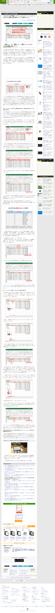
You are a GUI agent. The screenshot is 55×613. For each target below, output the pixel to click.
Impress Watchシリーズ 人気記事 (46, 159)
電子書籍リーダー (31, 526)
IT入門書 (23, 526)
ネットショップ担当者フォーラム (16, 590)
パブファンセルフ (44, 594)
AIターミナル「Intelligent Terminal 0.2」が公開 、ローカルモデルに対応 (48, 191)
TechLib (34, 602)
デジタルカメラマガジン (6, 599)
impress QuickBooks (45, 591)
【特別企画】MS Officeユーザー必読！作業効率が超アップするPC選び (18, 460)
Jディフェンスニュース (36, 590)
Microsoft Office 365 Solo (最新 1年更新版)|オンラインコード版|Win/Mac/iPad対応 (19, 516)
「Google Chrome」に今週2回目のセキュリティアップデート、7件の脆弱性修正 (48, 131)
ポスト (7, 23)
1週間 (47, 13)
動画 (40, 4)
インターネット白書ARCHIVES (7, 602)
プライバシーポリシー (31, 606)
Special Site (42, 29)
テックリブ (33, 601)
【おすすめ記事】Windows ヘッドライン (46, 176)
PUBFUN (42, 593)
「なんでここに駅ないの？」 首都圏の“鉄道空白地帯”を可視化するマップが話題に (48, 52)
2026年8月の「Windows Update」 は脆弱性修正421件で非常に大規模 (47, 179)
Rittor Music (24, 587)
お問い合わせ (12, 606)
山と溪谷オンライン (26, 596)
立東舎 (24, 593)
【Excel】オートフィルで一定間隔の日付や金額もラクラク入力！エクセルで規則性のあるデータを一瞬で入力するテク (13, 572)
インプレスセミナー (14, 593)
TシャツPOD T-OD (26, 591)
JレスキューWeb (35, 593)
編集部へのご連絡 (24, 606)
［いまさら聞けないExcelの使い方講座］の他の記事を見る (19, 577)
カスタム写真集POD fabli (46, 599)
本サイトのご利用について (5, 606)
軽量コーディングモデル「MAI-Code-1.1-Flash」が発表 (47, 187)
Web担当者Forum (5, 590)
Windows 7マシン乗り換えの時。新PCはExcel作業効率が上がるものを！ (16, 440)
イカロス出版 (34, 587)
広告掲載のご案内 (17, 606)
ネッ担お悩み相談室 (5, 596)
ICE (41, 587)
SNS (37, 4)
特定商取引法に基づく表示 (50, 606)
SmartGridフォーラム (15, 588)
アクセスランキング (43, 12)
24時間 (43, 13)
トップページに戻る (19, 580)
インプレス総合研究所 (6, 591)
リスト (11, 23)
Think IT (4, 588)
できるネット (4, 601)
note (26, 23)
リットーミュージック (26, 588)
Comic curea (44, 590)
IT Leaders (4, 593)
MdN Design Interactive (36, 599)
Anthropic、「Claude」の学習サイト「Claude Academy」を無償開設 (47, 72)
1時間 (39, 13)
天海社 (43, 588)
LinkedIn (31, 23)
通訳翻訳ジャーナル (36, 591)
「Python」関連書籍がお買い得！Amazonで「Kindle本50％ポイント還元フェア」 (48, 123)
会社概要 (36, 606)
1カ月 (51, 13)
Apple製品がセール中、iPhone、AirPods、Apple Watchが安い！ (47, 105)
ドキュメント (34, 4)
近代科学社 (24, 599)
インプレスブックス (14, 599)
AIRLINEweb (35, 588)
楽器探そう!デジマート (26, 590)
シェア (15, 23)
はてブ (21, 23)
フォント (44, 4)
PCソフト (15, 526)
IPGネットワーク (43, 596)
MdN (32, 596)
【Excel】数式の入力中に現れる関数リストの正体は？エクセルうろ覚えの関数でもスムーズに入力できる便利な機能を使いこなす (23, 550)
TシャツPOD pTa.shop (45, 597)
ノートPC (7, 526)
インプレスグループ (42, 606)
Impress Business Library (15, 591)
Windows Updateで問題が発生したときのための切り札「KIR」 (47, 201)
